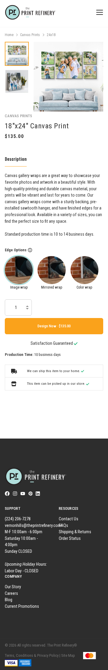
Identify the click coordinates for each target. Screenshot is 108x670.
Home (9, 35)
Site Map (68, 655)
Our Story (13, 586)
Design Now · (48, 326)
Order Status (70, 538)
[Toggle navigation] (99, 12)
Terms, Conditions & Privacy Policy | (32, 655)
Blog (8, 599)
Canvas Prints (30, 35)
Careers (11, 593)
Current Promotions (22, 606)
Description (16, 159)
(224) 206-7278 (18, 519)
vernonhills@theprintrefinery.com (33, 525)
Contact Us (68, 519)
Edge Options (15, 250)
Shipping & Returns (75, 531)
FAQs (63, 525)
